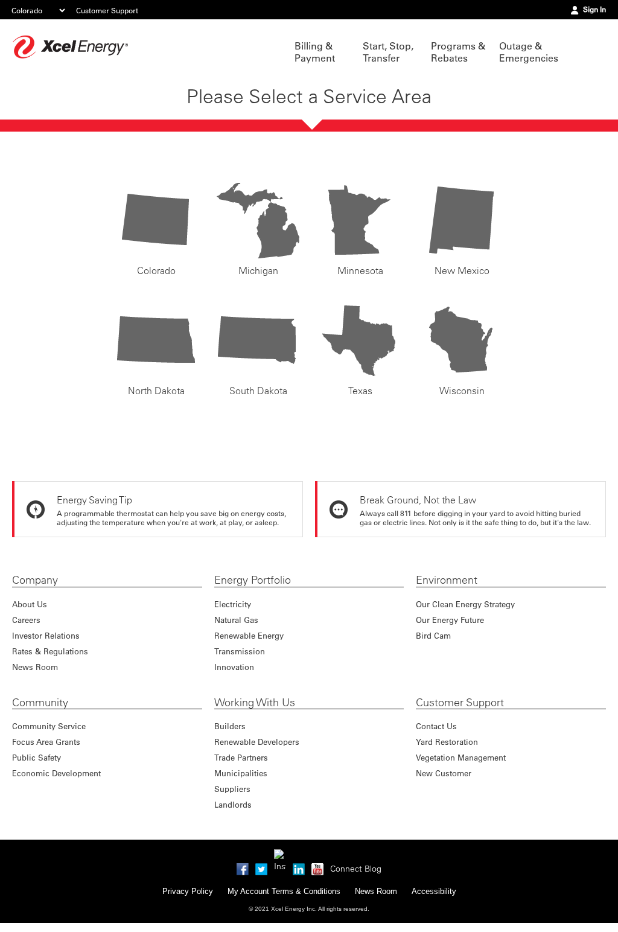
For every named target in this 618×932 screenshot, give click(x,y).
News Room (35, 667)
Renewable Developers (256, 741)
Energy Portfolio (252, 580)
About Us (29, 604)
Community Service (49, 726)
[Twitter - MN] (261, 867)
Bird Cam (433, 635)
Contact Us (436, 726)
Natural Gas (236, 619)
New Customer (443, 773)
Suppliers (232, 789)
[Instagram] (280, 855)
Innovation (234, 667)
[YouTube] (317, 867)
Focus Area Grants (46, 741)
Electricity (232, 604)
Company (35, 580)
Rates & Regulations (50, 651)
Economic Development (56, 773)
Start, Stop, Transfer (388, 52)
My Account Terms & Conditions (284, 891)
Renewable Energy (249, 635)
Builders (230, 726)
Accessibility (434, 891)
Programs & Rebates (458, 52)
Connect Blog (355, 868)
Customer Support (107, 10)
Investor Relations (46, 635)
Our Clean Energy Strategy (465, 604)
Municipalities (240, 773)
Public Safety (36, 757)
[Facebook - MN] (243, 867)
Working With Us (254, 702)
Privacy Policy (187, 891)
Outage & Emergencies (527, 52)
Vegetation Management (461, 757)
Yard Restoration (447, 741)
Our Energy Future (450, 619)
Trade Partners (241, 757)
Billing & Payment (315, 52)
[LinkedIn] (299, 867)
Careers (26, 619)
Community (40, 702)
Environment (446, 580)
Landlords (233, 804)
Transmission (239, 651)
